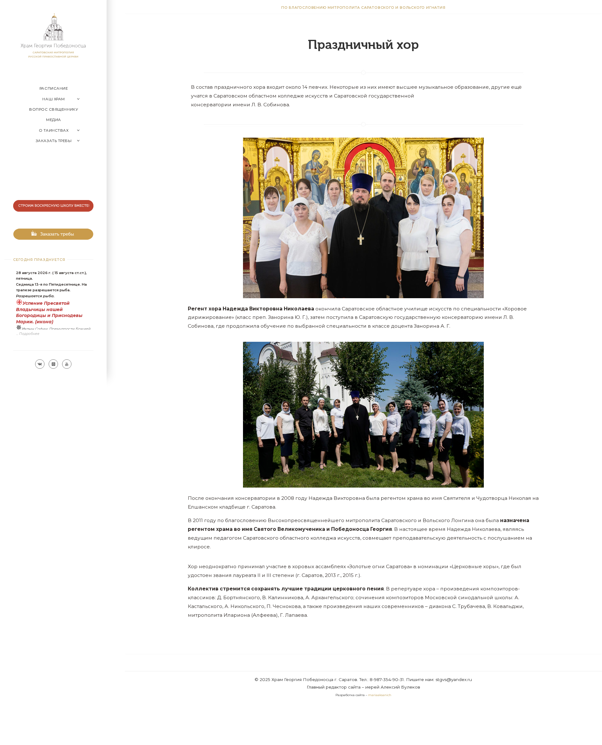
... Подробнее (28, 334)
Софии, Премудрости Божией (63, 329)
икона (44, 321)
